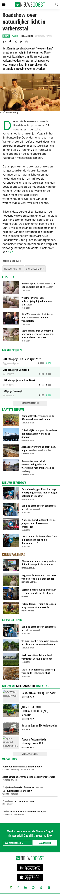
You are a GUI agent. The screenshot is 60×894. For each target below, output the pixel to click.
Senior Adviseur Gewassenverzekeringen (24, 811)
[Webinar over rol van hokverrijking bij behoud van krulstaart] (12, 301)
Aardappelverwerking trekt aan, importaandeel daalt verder (39, 448)
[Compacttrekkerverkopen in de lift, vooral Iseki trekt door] (12, 420)
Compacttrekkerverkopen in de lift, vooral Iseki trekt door (38, 417)
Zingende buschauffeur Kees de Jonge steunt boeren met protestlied (39, 523)
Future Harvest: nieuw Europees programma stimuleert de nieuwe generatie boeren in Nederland (39, 605)
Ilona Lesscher (27, 36)
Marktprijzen (12, 350)
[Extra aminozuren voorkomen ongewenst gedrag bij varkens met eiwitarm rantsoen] (12, 334)
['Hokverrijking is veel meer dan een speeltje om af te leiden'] (12, 287)
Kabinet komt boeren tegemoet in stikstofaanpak (39, 507)
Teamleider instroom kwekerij (18, 801)
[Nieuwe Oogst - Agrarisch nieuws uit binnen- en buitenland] (30, 4)
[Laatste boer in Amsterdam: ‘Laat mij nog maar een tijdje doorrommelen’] (12, 540)
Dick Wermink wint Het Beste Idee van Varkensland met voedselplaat (37, 317)
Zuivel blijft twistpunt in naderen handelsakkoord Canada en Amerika (40, 433)
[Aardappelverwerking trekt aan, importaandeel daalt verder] (12, 450)
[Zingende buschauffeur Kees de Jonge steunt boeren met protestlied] (12, 523)
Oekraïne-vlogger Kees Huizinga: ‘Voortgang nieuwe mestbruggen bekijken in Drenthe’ (40, 492)
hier (10, 252)
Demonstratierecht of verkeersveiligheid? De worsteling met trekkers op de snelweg (38, 466)
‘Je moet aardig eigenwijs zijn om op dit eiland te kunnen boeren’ (40, 642)
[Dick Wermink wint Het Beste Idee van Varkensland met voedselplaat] (12, 318)
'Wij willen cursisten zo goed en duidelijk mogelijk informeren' (39, 562)
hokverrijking (12, 268)
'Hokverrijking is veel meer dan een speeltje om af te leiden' (38, 285)
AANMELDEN (45, 843)
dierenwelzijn (34, 268)
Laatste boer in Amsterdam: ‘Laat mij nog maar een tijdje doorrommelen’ (40, 540)
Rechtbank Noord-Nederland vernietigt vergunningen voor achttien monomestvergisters (38, 657)
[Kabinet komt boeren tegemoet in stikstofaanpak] (12, 509)
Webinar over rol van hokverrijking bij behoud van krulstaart (37, 301)
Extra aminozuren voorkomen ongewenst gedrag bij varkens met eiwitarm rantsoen (38, 334)
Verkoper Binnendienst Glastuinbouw (22, 766)
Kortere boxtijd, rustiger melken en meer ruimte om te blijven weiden (39, 591)
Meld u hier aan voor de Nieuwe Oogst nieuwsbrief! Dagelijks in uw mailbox (30, 833)
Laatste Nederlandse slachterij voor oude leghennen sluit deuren (38, 671)
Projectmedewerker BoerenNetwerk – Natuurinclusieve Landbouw (22, 788)
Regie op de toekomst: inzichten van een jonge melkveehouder (39, 577)
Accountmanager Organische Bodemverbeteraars (28, 776)
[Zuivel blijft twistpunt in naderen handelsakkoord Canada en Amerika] (12, 434)
